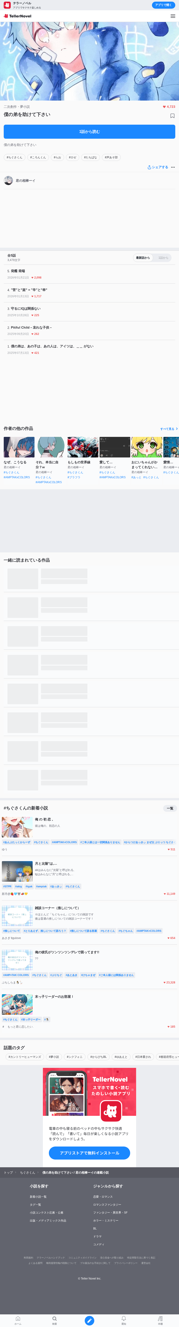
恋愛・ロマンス (103, 1196)
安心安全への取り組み (112, 1257)
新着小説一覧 (38, 1196)
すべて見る (167, 429)
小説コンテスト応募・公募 (46, 1212)
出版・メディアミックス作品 (48, 1220)
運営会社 (146, 1263)
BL (95, 1228)
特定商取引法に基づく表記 (141, 1257)
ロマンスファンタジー (107, 1204)
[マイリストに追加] (172, 116)
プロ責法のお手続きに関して (95, 1263)
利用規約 (28, 1257)
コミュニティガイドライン (82, 1257)
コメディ (98, 1244)
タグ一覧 (35, 1204)
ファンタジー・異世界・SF (110, 1212)
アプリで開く (163, 5)
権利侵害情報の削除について (61, 1263)
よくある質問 (35, 1263)
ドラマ (97, 1236)
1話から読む (89, 132)
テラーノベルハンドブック (51, 1257)
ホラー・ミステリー (105, 1220)
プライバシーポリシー (126, 1263)
